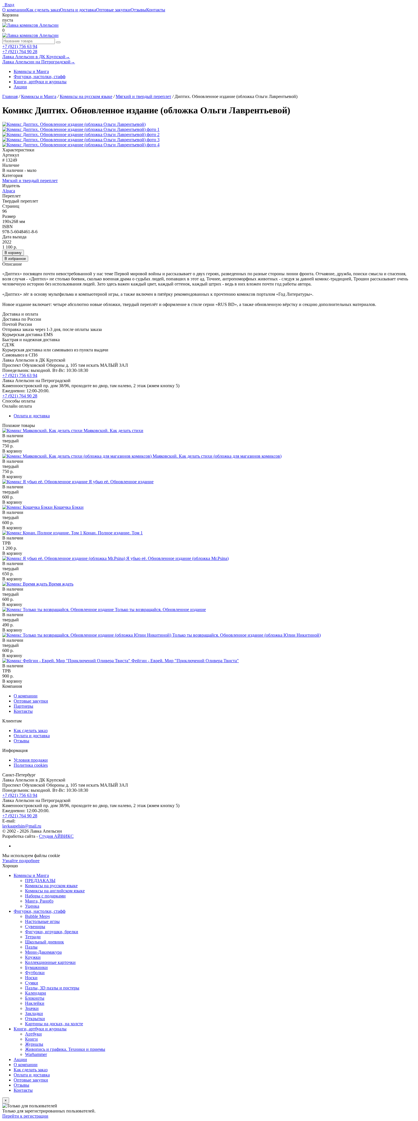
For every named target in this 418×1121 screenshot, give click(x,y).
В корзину (13, 253)
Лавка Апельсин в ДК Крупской (36, 56)
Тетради (33, 936)
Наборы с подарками (45, 895)
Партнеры (23, 706)
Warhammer (36, 1054)
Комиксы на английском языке (55, 890)
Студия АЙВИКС (56, 836)
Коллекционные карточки (50, 962)
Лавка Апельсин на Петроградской (38, 61)
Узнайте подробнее (21, 860)
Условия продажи (31, 760)
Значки (32, 1008)
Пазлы (31, 947)
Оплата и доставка (78, 9)
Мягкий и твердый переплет (30, 180)
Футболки (35, 972)
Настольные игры (42, 921)
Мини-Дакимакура (43, 952)
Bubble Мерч (37, 916)
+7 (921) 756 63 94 (19, 46)
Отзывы (138, 9)
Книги (31, 1039)
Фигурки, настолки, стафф (39, 76)
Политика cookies (31, 765)
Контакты (155, 9)
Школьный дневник (44, 941)
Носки (31, 977)
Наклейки (34, 1003)
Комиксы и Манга (31, 71)
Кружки (33, 957)
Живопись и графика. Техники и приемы (65, 1049)
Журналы (34, 1044)
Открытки (35, 1018)
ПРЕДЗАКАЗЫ (40, 880)
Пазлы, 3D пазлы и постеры (52, 987)
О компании (14, 9)
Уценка (32, 906)
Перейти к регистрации (25, 1116)
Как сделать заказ (43, 9)
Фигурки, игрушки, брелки (51, 931)
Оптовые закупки (113, 9)
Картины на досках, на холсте (54, 1023)
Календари (35, 993)
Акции (20, 86)
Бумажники (36, 967)
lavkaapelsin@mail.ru (21, 826)
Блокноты (34, 998)
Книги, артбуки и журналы (40, 81)
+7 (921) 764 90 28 (19, 51)
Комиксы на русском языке (51, 885)
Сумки (31, 982)
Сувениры (35, 926)
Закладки (34, 1013)
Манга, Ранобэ (39, 901)
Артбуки (33, 1034)
